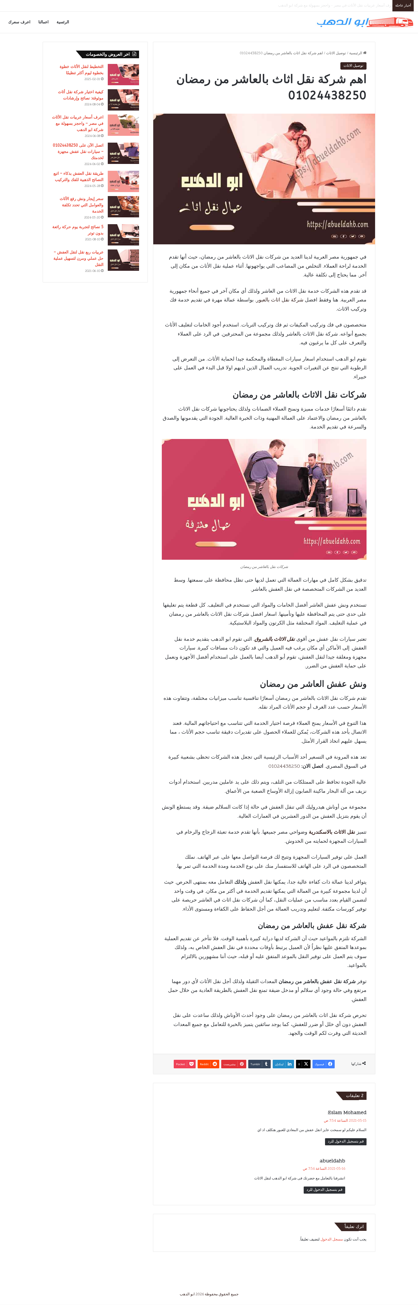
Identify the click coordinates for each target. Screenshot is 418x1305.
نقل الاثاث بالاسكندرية (332, 832)
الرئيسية (356, 53)
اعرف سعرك (19, 22)
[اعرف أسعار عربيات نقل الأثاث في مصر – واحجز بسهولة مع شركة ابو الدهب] (123, 125)
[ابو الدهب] (364, 22)
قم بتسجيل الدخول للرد (346, 1141)
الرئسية (63, 22)
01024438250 (284, 766)
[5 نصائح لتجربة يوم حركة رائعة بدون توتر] (123, 234)
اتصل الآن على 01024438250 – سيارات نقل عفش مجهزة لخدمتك (339, 5)
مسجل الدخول (331, 1239)
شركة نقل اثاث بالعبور (279, 300)
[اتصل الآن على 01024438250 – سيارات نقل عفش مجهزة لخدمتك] (123, 153)
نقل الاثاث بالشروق (274, 639)
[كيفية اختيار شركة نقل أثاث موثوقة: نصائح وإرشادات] (123, 100)
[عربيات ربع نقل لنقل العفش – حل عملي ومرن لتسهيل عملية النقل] (123, 260)
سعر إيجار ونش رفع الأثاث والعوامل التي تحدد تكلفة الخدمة (82, 205)
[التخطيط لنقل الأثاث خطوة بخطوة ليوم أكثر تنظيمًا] (123, 74)
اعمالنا (43, 22)
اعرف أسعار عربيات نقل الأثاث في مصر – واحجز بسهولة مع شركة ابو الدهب (78, 123)
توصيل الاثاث (336, 53)
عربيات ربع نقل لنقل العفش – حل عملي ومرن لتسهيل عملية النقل (78, 258)
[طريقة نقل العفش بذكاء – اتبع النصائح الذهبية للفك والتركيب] (123, 181)
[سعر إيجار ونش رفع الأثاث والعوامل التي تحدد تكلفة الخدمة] (123, 206)
